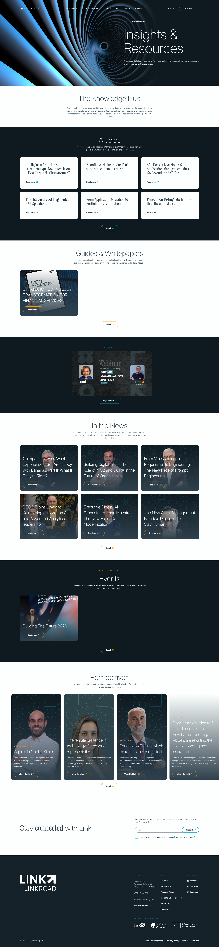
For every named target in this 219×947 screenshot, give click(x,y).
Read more (30, 182)
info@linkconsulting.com (144, 899)
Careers (138, 8)
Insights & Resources (92, 8)
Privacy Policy (187, 837)
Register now (108, 400)
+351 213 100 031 (141, 893)
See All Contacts (141, 905)
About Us (127, 8)
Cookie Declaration (190, 941)
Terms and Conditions (165, 837)
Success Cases (112, 8)
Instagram (194, 892)
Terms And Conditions (153, 941)
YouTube (194, 886)
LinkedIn (194, 881)
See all (108, 228)
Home (126, 21)
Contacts (188, 8)
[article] (36, 737)
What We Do (71, 8)
